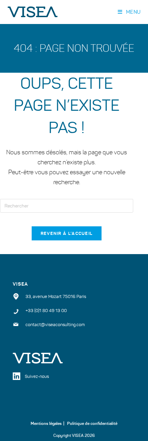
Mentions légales (46, 423)
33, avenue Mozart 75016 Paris (55, 296)
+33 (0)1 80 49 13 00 (46, 310)
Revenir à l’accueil (67, 233)
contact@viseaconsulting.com (55, 324)
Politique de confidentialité (92, 423)
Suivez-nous (37, 376)
